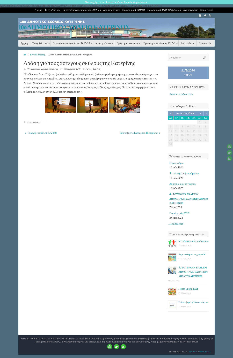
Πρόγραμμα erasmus (133, 10)
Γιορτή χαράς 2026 (179, 213)
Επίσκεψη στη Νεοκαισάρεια (193, 302)
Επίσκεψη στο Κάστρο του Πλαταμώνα (139, 132)
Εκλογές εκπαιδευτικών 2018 (42, 132)
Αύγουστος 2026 (185, 113)
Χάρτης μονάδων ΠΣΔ (181, 94)
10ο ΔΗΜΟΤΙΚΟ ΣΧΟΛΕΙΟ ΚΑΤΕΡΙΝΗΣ (74, 27)
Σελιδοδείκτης (33, 122)
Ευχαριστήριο (176, 163)
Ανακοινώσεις (190, 10)
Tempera (193, 351)
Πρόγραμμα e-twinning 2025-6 (164, 10)
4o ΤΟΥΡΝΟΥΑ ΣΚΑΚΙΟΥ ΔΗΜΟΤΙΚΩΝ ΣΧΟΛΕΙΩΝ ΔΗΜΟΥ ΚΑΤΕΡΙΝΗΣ (189, 199)
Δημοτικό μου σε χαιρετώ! (182, 184)
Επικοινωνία (206, 10)
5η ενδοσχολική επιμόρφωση (184, 173)
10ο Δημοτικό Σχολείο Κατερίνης (42, 68)
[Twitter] (205, 15)
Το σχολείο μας (52, 10)
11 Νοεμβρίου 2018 (71, 68)
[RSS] (210, 15)
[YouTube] (200, 15)
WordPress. (205, 351)
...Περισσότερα (175, 223)
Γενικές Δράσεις (37, 54)
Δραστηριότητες (111, 10)
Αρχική (38, 10)
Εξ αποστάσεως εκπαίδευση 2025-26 (82, 10)
